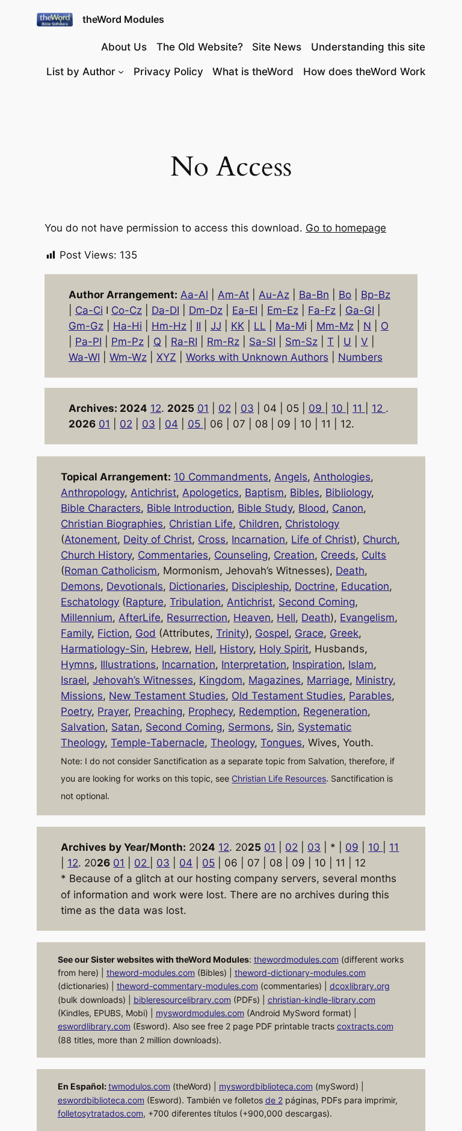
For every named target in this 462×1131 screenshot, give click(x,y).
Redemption (268, 711)
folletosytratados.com (100, 1113)
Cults (374, 555)
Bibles (304, 492)
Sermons (249, 727)
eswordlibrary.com (94, 1026)
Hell (286, 617)
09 (317, 408)
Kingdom (220, 680)
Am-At (233, 295)
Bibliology (348, 492)
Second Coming (317, 602)
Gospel (272, 633)
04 (171, 424)
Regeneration (335, 711)
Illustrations (128, 664)
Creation (294, 555)
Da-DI (165, 310)
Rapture (145, 602)
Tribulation (195, 602)
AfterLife (140, 617)
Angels (290, 477)
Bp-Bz (375, 295)
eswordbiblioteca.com (101, 1100)
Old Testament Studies (287, 696)
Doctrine (315, 586)
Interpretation (253, 664)
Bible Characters (101, 508)
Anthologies (342, 477)
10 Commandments (221, 477)
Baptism (264, 492)
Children (259, 524)
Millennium (86, 617)
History (236, 649)
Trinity (230, 633)
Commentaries (173, 555)
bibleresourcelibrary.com (182, 1000)
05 (195, 424)
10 (338, 408)
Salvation (83, 727)
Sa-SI (262, 342)
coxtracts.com (365, 1026)
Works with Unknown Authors (257, 357)
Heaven (252, 617)
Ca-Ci (89, 310)
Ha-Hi (127, 326)
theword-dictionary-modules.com (300, 972)
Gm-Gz (86, 326)
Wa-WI (84, 357)
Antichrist (153, 492)
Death (350, 571)
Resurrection (197, 617)
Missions (82, 696)
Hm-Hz (169, 326)
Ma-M (290, 326)
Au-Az (274, 295)
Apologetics (210, 492)
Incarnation (258, 539)
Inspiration (317, 664)
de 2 (274, 1100)
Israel (74, 680)
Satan (125, 727)
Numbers (360, 357)
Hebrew (170, 649)
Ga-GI (359, 310)
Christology (312, 524)
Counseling (241, 555)
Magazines (274, 680)
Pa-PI (88, 342)
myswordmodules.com (200, 1013)
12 (155, 408)
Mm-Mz (335, 326)
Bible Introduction (189, 508)
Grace (309, 633)
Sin (284, 727)
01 (203, 408)
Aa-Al (194, 295)
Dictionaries (197, 586)
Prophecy (210, 711)
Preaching (158, 711)
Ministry (374, 680)
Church (380, 539)
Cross (212, 539)
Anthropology (93, 492)
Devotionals (134, 586)
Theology (232, 743)
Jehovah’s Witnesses (143, 680)
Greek (344, 633)
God (145, 633)
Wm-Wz (128, 357)
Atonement (90, 539)
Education (365, 586)
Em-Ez (282, 310)
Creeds (338, 555)
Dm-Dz (206, 310)
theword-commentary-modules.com (187, 986)
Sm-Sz (301, 342)
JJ (216, 326)
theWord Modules (123, 19)
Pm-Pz (127, 342)
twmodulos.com (139, 1086)
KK (237, 326)
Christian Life (201, 524)
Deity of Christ (157, 539)
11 (359, 408)
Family (76, 633)
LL (260, 326)
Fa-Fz (322, 310)
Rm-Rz (223, 342)
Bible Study (265, 508)
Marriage (328, 680)
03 (247, 408)
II (198, 326)
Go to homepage (346, 228)
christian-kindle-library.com (321, 1000)
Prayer (112, 711)
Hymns (77, 664)
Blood (312, 508)
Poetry (76, 711)
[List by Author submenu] (121, 72)
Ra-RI (184, 342)
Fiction (113, 633)
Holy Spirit (284, 649)
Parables (370, 696)
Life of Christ (322, 539)
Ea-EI (244, 310)
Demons (80, 586)
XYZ (166, 357)
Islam (361, 664)
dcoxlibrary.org (360, 986)
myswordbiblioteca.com (266, 1086)
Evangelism (367, 617)
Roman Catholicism (110, 571)
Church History (96, 555)
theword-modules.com (150, 972)
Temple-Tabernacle (158, 743)
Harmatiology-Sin (103, 649)
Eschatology (90, 602)
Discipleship (260, 586)
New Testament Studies (167, 696)
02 (224, 408)
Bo (345, 295)
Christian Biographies (112, 524)
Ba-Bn (314, 295)
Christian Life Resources (279, 779)
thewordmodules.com (296, 959)
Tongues (281, 743)
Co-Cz (126, 310)
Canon (347, 508)
